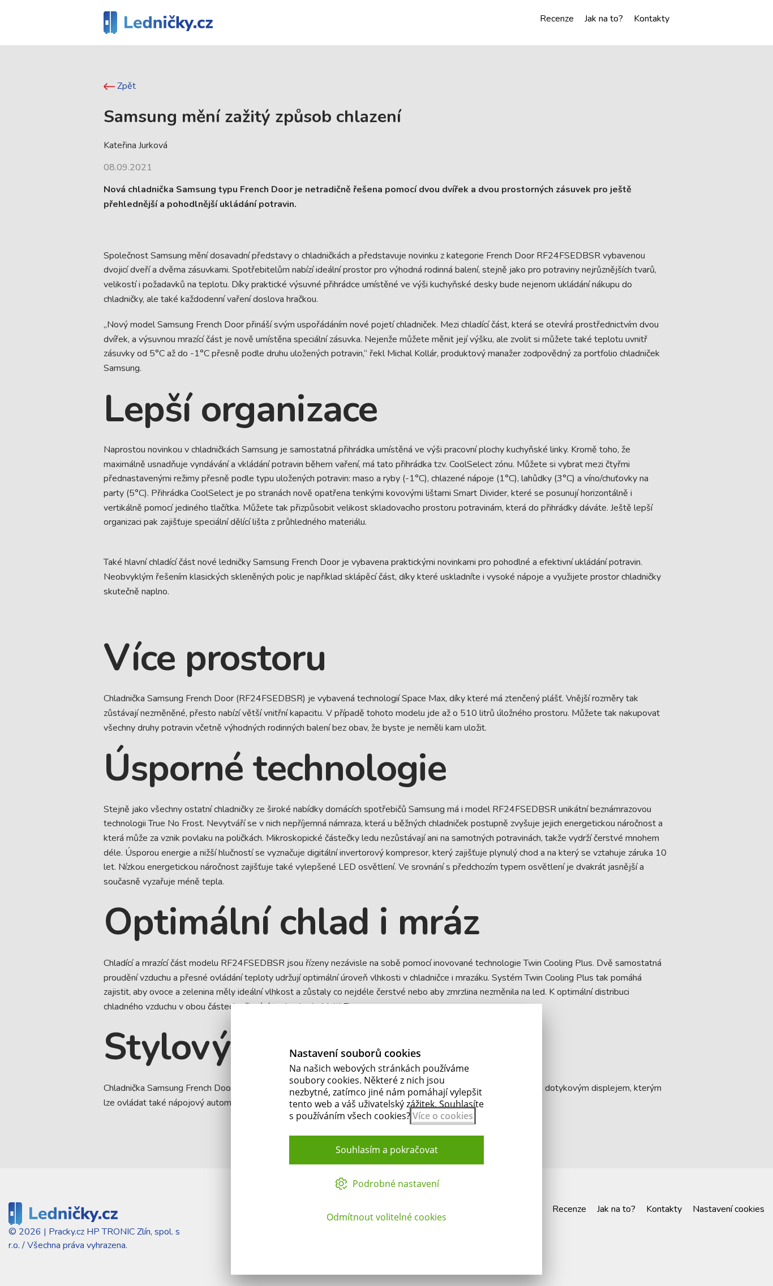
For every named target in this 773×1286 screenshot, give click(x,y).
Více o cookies (443, 1116)
